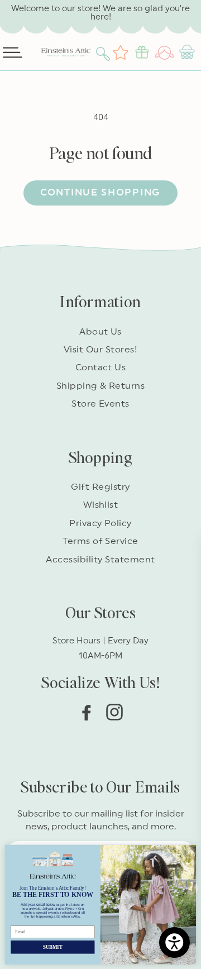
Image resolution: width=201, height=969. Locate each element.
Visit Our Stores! (100, 349)
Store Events (100, 403)
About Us (100, 331)
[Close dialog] (189, 851)
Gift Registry (100, 487)
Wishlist (100, 504)
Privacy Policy (100, 523)
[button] (104, 52)
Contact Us (100, 367)
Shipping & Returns (100, 385)
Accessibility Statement (100, 559)
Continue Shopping (100, 192)
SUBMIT (52, 946)
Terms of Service (100, 541)
